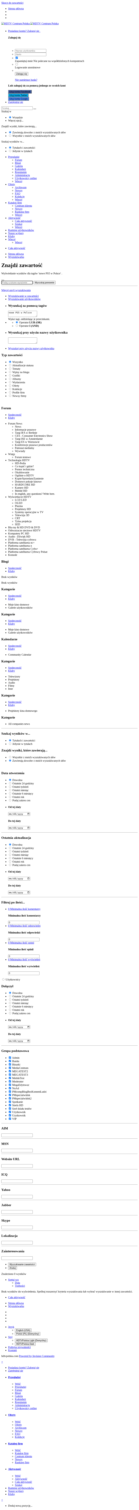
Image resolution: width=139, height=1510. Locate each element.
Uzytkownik (19, 1115)
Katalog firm (15, 202)
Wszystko (17, 362)
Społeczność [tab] (15, 414)
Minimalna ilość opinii (21, 942)
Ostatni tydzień (20, 786)
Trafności (20, 1285)
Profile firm (18, 392)
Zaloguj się (21, 74)
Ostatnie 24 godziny (23, 783)
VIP (14, 1118)
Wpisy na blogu (20, 372)
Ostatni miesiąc (20, 790)
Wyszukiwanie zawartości (22, 1264)
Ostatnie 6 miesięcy (22, 793)
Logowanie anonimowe (27, 67)
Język (11, 1326)
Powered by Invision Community (37, 1356)
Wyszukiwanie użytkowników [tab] (24, 299)
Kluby (11, 236)
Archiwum (20, 187)
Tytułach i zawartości (23, 147)
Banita (15, 1061)
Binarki (16, 1064)
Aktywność (14, 217)
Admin (15, 1057)
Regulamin (21, 172)
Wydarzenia (18, 382)
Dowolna (17, 780)
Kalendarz (20, 169)
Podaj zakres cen (21, 800)
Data (17, 1282)
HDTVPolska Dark (25, 1344)
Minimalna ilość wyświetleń (24, 959)
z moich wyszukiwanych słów (34, 135)
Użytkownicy (13, 979)
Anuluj (12, 1268)
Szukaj (18, 224)
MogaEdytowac (20, 1084)
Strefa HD (17, 1105)
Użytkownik (19, 1112)
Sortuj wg (13, 1279)
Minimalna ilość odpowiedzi (24, 925)
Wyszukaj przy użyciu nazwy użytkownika (31, 348)
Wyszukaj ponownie (44, 282)
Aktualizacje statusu (23, 365)
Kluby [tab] (11, 417)
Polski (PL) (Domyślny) (27, 1334)
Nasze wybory (16, 233)
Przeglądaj (13, 156)
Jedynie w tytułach (22, 151)
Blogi (18, 163)
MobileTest (18, 1078)
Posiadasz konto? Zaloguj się (24, 31)
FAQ (17, 193)
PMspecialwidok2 (22, 1098)
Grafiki (16, 375)
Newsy (19, 190)
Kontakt (12, 1350)
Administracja (22, 175)
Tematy (16, 368)
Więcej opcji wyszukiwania (16, 290)
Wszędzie (17, 117)
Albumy (16, 378)
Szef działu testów (22, 1108)
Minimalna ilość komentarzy (24, 909)
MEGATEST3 (20, 1074)
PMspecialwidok (21, 1095)
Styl (10, 1337)
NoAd (15, 1088)
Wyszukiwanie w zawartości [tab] (23, 296)
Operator (30, 322)
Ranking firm (22, 211)
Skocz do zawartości (12, 2)
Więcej (18, 181)
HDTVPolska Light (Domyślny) (31, 1340)
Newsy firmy (19, 395)
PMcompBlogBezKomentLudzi (29, 1091)
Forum (18, 159)
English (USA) (23, 1330)
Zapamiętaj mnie (24, 61)
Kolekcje (20, 196)
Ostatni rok (18, 797)
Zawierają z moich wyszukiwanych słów (39, 132)
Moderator (17, 1081)
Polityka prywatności (19, 1347)
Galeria (19, 166)
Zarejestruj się (15, 102)
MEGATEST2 (20, 1071)
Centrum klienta (23, 205)
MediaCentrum (20, 1068)
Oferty (11, 184)
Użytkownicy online (26, 178)
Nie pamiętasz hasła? (26, 79)
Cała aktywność (23, 221)
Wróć (18, 1383)
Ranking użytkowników (21, 230)
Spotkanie (17, 1101)
